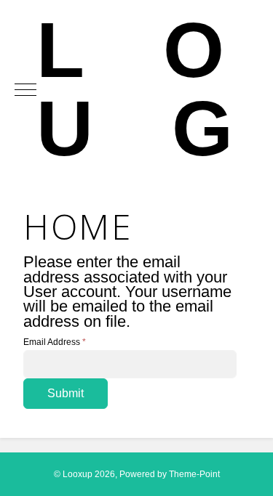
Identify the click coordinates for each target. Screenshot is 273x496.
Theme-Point (194, 474)
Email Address (54, 342)
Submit (65, 393)
